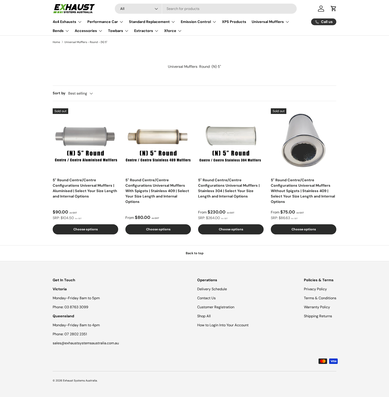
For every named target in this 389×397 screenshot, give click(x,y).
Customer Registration (215, 307)
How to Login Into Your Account (223, 325)
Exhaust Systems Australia (80, 380)
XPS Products (234, 21)
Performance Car (102, 21)
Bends (58, 30)
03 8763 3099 (76, 307)
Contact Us (206, 298)
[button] (334, 9)
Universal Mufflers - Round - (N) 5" (85, 42)
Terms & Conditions (320, 298)
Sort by (59, 93)
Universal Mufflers (268, 21)
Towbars (115, 30)
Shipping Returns (318, 316)
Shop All (204, 316)
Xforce (170, 30)
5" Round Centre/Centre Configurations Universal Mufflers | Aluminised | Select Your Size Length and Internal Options (85, 188)
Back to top (195, 253)
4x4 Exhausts (64, 21)
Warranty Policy (317, 307)
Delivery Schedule (212, 289)
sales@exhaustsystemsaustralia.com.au (86, 343)
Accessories (86, 30)
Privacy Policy (315, 289)
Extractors (143, 30)
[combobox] (206, 9)
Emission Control (196, 21)
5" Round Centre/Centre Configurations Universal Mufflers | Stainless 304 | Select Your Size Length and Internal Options (229, 188)
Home (56, 42)
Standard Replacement (149, 21)
